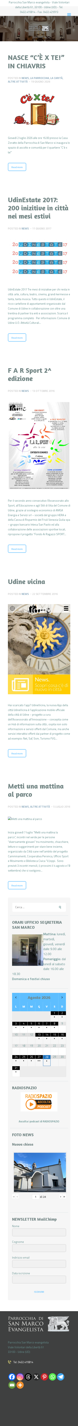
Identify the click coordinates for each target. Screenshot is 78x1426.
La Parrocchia (39, 78)
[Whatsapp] (52, 1377)
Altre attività (18, 81)
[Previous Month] (16, 997)
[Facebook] (12, 1377)
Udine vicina (26, 581)
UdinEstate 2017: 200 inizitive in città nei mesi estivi (38, 208)
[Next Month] (62, 997)
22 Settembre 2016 (45, 594)
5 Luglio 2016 (61, 806)
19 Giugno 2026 (40, 81)
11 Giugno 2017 (41, 228)
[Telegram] (60, 1377)
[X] (36, 1377)
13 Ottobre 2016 (43, 391)
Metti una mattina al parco (36, 790)
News (25, 78)
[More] (20, 1385)
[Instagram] (20, 1377)
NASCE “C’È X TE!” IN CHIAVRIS (36, 61)
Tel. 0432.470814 (23, 1362)
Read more (17, 167)
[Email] (12, 1385)
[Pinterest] (44, 1377)
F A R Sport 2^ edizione (30, 374)
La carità (56, 78)
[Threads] (28, 1377)
